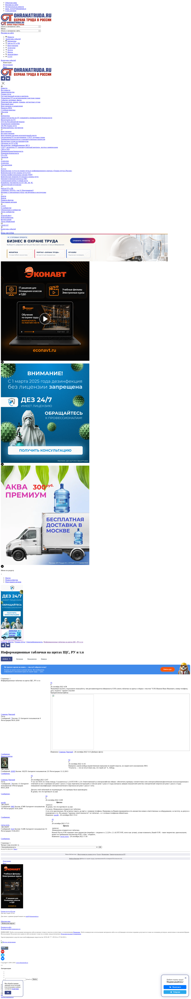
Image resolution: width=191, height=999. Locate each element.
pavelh (3, 803)
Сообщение (5, 754)
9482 (12, 806)
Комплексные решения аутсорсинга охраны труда (19, 177)
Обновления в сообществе (11, 210)
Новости (11, 37)
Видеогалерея (6, 219)
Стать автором (10, 11)
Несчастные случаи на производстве (15, 141)
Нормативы (105, 854)
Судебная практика (8, 110)
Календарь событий (13, 39)
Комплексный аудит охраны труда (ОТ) (16, 173)
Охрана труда (6, 94)
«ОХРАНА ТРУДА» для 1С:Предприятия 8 (17, 190)
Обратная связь (11, 3)
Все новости (5, 90)
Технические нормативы (10, 124)
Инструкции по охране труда (87, 854)
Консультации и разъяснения (12, 106)
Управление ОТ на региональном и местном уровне (20, 98)
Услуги (10, 50)
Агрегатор (11, 48)
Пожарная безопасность (10, 153)
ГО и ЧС (4, 155)
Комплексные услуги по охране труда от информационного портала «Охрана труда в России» (36, 171)
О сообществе (6, 208)
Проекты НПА (6, 108)
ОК (8, 992)
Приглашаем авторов (9, 202)
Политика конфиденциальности (10, 929)
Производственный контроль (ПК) (14, 179)
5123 (12, 829)
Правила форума (7, 200)
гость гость (5, 825)
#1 (51, 683)
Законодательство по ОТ (117, 854)
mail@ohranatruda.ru (32, 916)
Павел (15, 849)
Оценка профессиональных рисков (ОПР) (16, 175)
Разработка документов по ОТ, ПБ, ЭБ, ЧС (17, 183)
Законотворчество (7, 92)
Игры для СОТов (7, 233)
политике (15, 989)
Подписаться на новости (14, 7)
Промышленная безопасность (12, 151)
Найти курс (167, 669)
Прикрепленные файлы (59, 693)
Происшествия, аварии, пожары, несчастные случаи (20, 102)
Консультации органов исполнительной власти (19, 135)
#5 (53, 819)
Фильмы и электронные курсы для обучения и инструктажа (23, 192)
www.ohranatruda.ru (22, 962)
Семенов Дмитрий (8, 714)
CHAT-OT (5, 225)
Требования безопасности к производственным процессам (23, 139)
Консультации (13, 45)
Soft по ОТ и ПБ (14, 43)
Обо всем (4, 112)
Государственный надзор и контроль (14, 96)
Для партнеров (6, 165)
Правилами (76, 932)
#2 (69, 760)
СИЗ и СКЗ (5, 149)
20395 (13, 771)
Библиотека (12, 41)
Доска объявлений (8, 221)
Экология (4, 157)
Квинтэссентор (6, 756)
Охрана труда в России (8, 911)
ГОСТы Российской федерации (13, 122)
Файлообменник (7, 217)
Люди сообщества (7, 212)
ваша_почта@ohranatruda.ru (15, 9)
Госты (99, 854)
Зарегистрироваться (7, 997)
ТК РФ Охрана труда (9, 126)
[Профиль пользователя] (4, 768)
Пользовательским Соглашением (71, 934)
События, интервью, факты (11, 100)
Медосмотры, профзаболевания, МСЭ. (15, 145)
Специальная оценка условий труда (14, 181)
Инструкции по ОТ (8, 120)
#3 (32, 776)
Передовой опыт (7, 104)
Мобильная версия (8, 923)
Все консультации (7, 133)
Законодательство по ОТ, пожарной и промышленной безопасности (26, 118)
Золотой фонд (13, 54)
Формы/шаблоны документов (12, 128)
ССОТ (10, 57)
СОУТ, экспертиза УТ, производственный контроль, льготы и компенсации (29, 147)
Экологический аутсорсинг (11, 185)
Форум (10, 52)
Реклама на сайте (11, 5)
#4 (46, 796)
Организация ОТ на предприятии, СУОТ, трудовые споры (23, 137)
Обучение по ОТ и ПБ (9, 143)
